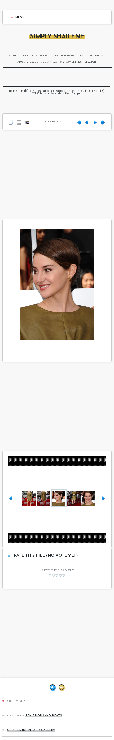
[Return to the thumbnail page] (11, 121)
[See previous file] (87, 121)
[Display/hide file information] (19, 121)
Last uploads (63, 55)
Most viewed (27, 61)
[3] (57, 575)
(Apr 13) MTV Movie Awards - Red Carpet (68, 92)
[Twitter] (52, 687)
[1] (50, 575)
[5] (63, 575)
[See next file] (95, 121)
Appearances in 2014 (72, 91)
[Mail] (61, 687)
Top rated (49, 61)
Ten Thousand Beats (43, 715)
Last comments (90, 55)
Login (24, 55)
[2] (53, 575)
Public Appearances (36, 91)
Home (12, 55)
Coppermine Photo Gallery (31, 730)
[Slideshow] (27, 121)
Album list (40, 55)
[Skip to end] (103, 121)
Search (91, 61)
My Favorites (71, 61)
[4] (60, 575)
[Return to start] (79, 121)
